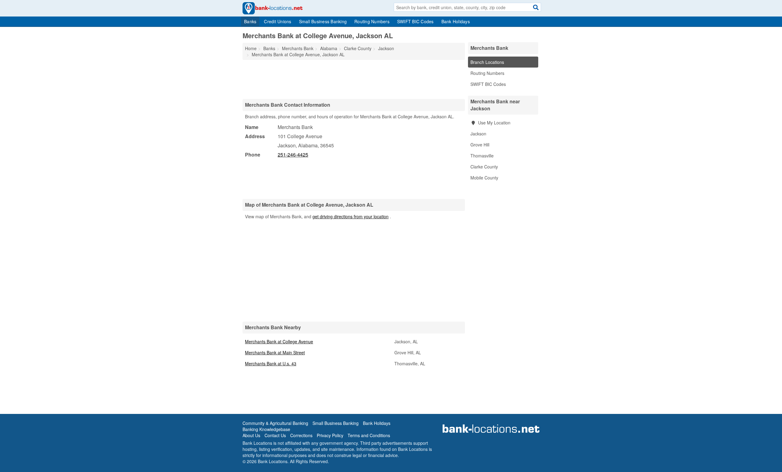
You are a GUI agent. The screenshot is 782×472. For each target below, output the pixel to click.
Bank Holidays (455, 21)
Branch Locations (487, 62)
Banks (250, 21)
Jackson (478, 134)
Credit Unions (277, 21)
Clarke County (484, 167)
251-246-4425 (293, 154)
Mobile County (484, 178)
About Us (251, 435)
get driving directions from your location (350, 216)
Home (251, 48)
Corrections (301, 435)
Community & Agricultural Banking (275, 423)
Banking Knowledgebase (266, 429)
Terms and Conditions (369, 435)
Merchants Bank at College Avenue (279, 341)
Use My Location (493, 123)
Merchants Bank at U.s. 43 (270, 363)
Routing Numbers (371, 21)
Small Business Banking (323, 21)
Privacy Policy (330, 435)
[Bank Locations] (273, 8)
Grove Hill (479, 145)
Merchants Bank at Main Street (275, 352)
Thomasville (482, 156)
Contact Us (275, 435)
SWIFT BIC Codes (415, 21)
